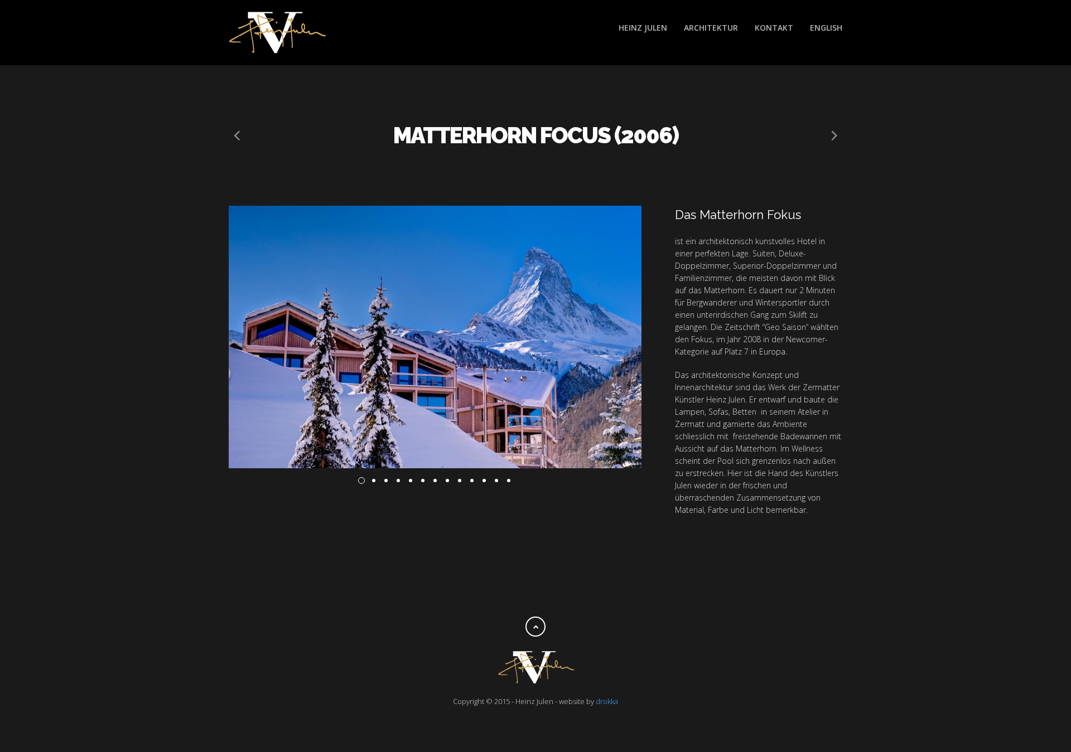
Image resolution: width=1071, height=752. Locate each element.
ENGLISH (826, 27)
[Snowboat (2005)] (834, 135)
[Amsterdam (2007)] (237, 135)
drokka (607, 701)
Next (658, 337)
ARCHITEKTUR (711, 27)
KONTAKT (774, 27)
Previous (212, 337)
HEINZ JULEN (643, 27)
